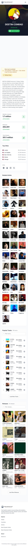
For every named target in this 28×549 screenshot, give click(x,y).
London (6, 150)
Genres (2, 524)
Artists (2, 519)
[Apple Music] (7, 168)
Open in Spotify (15, 30)
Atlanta (6, 157)
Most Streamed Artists (6, 530)
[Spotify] (3, 168)
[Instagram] (10, 168)
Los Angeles (7, 152)
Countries (3, 522)
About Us (3, 536)
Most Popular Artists (6, 527)
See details (6, 118)
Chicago (6, 159)
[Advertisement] (14, 50)
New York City (7, 154)
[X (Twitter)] (14, 168)
